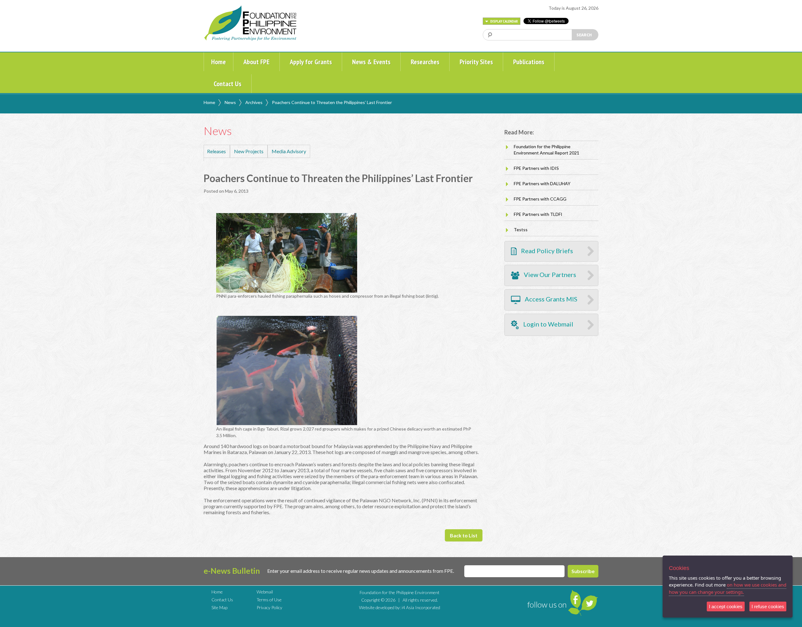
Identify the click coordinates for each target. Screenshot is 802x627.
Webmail (265, 591)
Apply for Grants (311, 61)
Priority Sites (476, 61)
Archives (254, 102)
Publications (528, 61)
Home (218, 61)
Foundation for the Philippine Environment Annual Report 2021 (546, 149)
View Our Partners (549, 275)
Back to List (463, 535)
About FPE (256, 61)
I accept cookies (725, 606)
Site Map (219, 607)
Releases (216, 151)
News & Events (371, 61)
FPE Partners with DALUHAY (542, 183)
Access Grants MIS (550, 299)
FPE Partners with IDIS (536, 168)
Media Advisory (289, 151)
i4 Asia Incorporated (421, 607)
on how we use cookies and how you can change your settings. (727, 588)
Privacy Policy (269, 607)
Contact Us (227, 83)
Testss (521, 229)
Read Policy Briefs (546, 250)
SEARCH (584, 35)
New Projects (248, 151)
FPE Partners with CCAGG (540, 198)
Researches (425, 61)
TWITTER (590, 603)
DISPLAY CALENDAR (504, 21)
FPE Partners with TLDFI (538, 214)
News (230, 102)
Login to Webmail (547, 324)
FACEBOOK (574, 599)
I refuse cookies (768, 606)
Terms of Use (269, 599)
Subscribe (583, 571)
